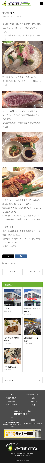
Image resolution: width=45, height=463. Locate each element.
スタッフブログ (16, 16)
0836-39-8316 (12, 422)
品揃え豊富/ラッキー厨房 (32, 339)
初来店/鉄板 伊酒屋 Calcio (11, 339)
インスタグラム (33, 405)
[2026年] (12, 297)
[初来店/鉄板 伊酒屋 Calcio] (12, 326)
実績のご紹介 (11, 398)
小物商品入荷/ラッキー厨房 (32, 310)
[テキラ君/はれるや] (12, 356)
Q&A (33, 398)
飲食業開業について (33, 394)
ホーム (11, 394)
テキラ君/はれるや (11, 367)
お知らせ (33, 401)
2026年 (7, 308)
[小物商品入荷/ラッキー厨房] (32, 297)
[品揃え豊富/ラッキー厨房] (32, 326)
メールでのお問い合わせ (33, 423)
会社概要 (11, 401)
